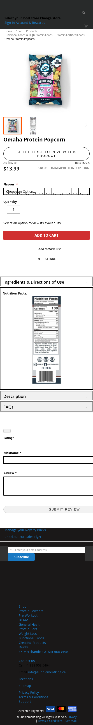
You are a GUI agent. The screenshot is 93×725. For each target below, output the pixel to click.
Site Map (71, 721)
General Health (30, 624)
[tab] (46, 281)
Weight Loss (28, 633)
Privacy (72, 717)
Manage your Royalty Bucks (25, 530)
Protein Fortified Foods (70, 35)
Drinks (23, 647)
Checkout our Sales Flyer (23, 537)
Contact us (27, 661)
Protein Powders (31, 611)
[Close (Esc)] (7, 431)
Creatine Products (32, 642)
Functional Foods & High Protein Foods (29, 35)
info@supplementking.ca (47, 672)
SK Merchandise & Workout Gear (43, 652)
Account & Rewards (30, 22)
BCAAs (23, 620)
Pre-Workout (28, 615)
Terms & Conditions (33, 697)
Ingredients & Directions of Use (33, 282)
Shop (19, 31)
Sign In (10, 22)
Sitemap (25, 686)
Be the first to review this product (46, 154)
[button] (33, 126)
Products (32, 31)
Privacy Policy (29, 692)
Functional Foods (31, 638)
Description (14, 396)
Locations (26, 679)
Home (9, 31)
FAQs (8, 407)
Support (25, 701)
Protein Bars (28, 629)
